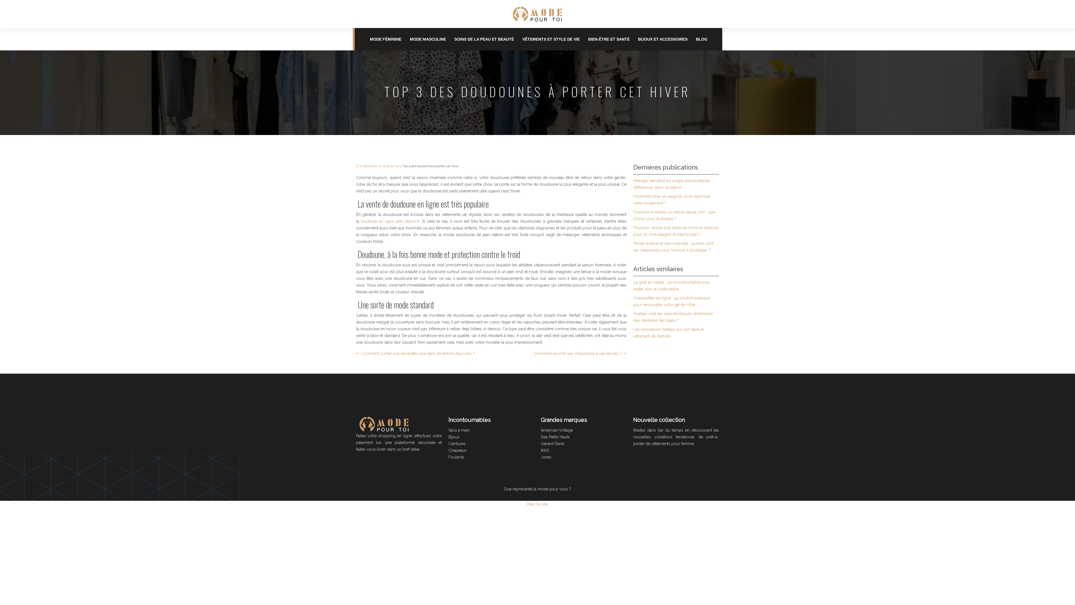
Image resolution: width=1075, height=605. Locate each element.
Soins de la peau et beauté (484, 39)
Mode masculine (428, 39)
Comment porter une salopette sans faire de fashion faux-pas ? (418, 353)
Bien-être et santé (609, 39)
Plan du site (537, 504)
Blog (701, 39)
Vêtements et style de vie (551, 39)
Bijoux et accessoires (663, 39)
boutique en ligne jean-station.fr (390, 221)
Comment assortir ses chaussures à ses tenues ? (577, 353)
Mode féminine (385, 39)
